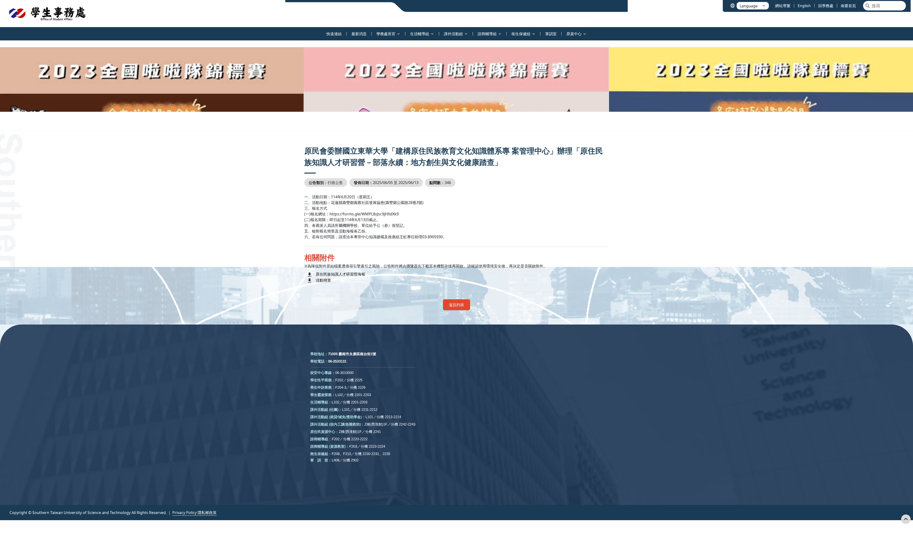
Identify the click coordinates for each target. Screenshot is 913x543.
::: (1, 31)
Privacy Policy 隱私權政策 (194, 512)
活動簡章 (323, 280)
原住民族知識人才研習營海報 (340, 274)
